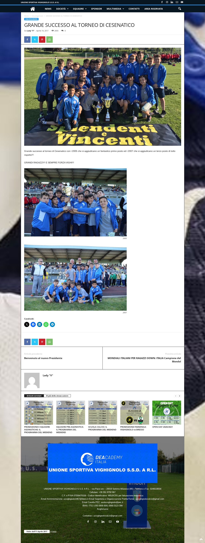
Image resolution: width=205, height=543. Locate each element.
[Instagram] (167, 2)
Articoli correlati (34, 396)
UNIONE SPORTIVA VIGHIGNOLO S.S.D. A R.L (40, 2)
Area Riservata (153, 8)
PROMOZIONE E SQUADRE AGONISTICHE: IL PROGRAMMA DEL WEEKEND (38, 429)
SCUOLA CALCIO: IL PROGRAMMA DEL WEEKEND (102, 428)
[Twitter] (35, 39)
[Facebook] (162, 2)
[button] (179, 8)
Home (26, 16)
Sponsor (96, 8)
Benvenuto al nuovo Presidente (43, 358)
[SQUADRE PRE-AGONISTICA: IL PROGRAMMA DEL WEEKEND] (70, 413)
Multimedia (114, 8)
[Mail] (177, 2)
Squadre (78, 8)
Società (61, 8)
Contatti (134, 8)
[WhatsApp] (49, 39)
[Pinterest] (42, 39)
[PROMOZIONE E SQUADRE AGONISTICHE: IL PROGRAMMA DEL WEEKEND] (38, 413)
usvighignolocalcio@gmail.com (108, 516)
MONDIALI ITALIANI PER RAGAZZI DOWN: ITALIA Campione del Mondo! (144, 359)
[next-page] (179, 396)
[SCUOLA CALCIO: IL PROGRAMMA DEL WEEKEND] (102, 413)
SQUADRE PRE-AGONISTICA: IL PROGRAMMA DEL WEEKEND (70, 429)
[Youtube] (182, 2)
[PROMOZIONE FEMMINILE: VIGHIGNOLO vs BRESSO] (134, 413)
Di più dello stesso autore (57, 396)
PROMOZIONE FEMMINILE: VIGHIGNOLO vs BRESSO (133, 428)
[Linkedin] (172, 2)
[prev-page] (175, 396)
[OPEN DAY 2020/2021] (166, 413)
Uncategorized (37, 16)
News (48, 8)
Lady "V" (30, 30)
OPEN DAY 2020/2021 (162, 426)
